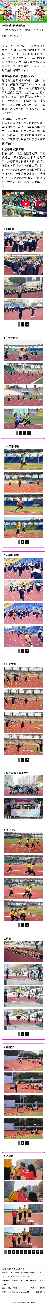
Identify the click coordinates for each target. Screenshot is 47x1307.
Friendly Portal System (25, 1302)
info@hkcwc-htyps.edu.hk (18, 1292)
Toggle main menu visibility (44, 2)
